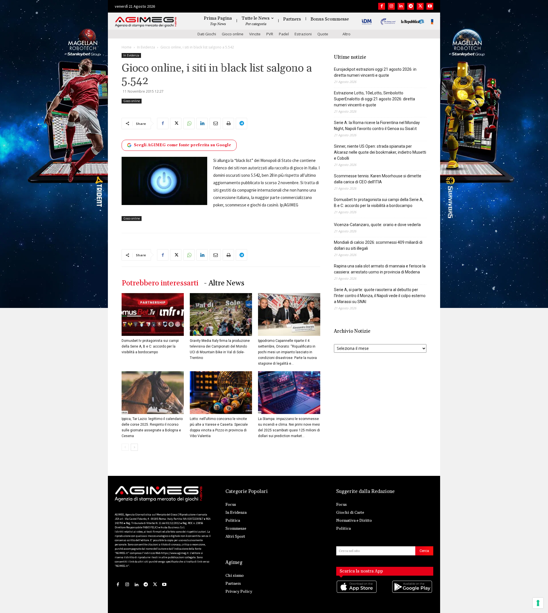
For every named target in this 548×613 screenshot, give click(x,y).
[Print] (228, 123)
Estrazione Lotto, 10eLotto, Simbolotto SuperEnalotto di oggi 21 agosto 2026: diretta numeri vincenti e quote (374, 99)
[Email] (215, 123)
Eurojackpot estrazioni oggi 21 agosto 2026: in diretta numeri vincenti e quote (375, 72)
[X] (420, 6)
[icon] (357, 592)
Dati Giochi (207, 33)
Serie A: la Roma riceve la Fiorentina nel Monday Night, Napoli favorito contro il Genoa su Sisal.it (377, 125)
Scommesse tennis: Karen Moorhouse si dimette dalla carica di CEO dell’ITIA (377, 179)
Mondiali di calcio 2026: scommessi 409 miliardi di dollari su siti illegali (378, 245)
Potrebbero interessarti (160, 283)
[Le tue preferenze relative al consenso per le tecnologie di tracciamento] (538, 603)
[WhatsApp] (189, 123)
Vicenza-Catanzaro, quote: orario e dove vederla (377, 224)
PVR (269, 33)
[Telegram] (410, 6)
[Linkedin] (401, 6)
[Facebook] (381, 6)
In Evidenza (146, 47)
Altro (346, 33)
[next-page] (134, 447)
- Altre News (224, 283)
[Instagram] (391, 6)
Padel (284, 33)
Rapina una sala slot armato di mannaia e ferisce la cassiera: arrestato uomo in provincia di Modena (380, 269)
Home (127, 47)
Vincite (255, 33)
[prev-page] (125, 447)
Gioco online (232, 33)
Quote (322, 33)
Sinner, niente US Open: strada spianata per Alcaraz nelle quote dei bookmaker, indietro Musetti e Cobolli (380, 152)
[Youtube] (429, 6)
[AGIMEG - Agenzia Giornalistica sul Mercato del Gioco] (146, 22)
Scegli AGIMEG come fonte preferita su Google (182, 145)
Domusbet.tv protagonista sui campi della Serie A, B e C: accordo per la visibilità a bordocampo (150, 346)
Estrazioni (303, 33)
